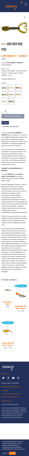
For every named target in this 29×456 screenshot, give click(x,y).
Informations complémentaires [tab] (10, 126)
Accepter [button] (12, 453)
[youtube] (13, 378)
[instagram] (18, 378)
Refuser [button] (5, 453)
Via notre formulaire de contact (9, 404)
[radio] (5, 88)
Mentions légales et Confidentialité (10, 396)
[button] (24, 17)
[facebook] (8, 378)
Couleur (4, 83)
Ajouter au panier (13, 116)
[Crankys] (11, 10)
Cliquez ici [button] (22, 449)
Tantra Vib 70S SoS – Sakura (8, 344)
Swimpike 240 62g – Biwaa (21, 307)
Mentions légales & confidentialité (10, 383)
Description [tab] (5, 122)
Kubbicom (23, 410)
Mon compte (4, 390)
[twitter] (3, 378)
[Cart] (21, 2)
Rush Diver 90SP (7, 303)
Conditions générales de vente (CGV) (11, 393)
